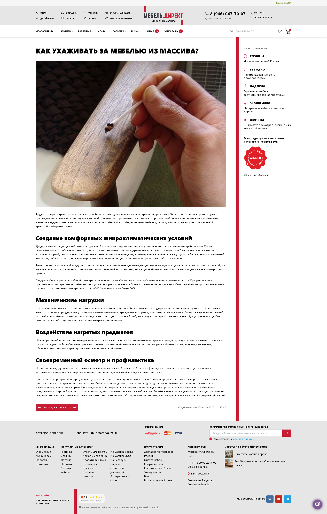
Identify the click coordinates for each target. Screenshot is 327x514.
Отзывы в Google (198, 484)
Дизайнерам (47, 18)
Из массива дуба (120, 455)
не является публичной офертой (140, 507)
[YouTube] (278, 499)
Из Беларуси (118, 460)
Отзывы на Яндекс (120, 13)
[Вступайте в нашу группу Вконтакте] (270, 499)
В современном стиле (120, 478)
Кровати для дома (94, 460)
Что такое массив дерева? (252, 454)
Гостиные (67, 451)
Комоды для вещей (95, 455)
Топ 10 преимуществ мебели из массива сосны (260, 463)
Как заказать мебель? (157, 468)
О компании (43, 451)
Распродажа (173, 31)
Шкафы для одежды (90, 466)
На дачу (115, 464)
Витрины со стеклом (90, 474)
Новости (41, 460)
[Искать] (231, 31)
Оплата (70, 18)
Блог (147, 476)
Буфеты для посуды (95, 451)
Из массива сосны (121, 451)
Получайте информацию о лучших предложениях (238, 427)
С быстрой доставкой (117, 470)
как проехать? (199, 473)
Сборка (92, 18)
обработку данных (243, 438)
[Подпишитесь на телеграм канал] (287, 499)
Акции (152, 31)
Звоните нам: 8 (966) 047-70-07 (97, 433)
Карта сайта (42, 495)
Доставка (71, 13)
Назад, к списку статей (60, 407)
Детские (66, 460)
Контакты (259, 12)
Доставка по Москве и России (158, 453)
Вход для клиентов (121, 18)
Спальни (66, 455)
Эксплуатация (152, 472)
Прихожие (67, 464)
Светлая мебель (66, 470)
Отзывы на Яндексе (200, 480)
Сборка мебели (154, 464)
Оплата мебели (153, 460)
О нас (43, 13)
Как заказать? (283, 3)
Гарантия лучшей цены (158, 480)
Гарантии (93, 13)
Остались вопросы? (49, 433)
